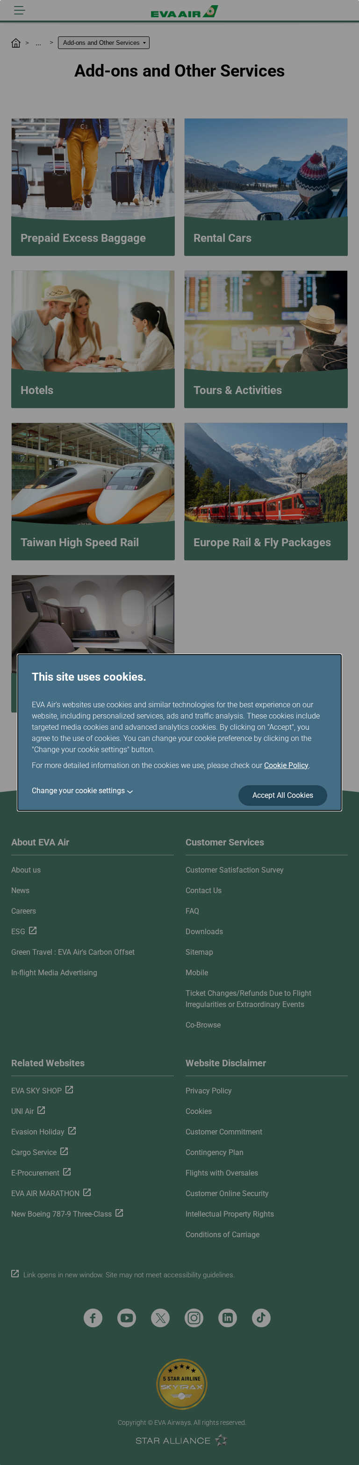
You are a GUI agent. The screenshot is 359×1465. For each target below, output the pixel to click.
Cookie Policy (286, 765)
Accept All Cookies (282, 795)
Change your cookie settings (78, 790)
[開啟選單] (19, 10)
